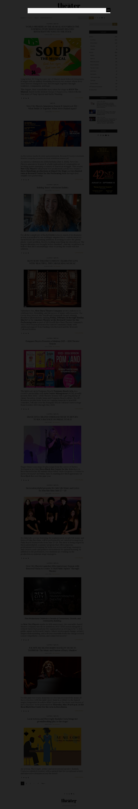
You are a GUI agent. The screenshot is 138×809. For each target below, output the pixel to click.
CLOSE (108, 10)
